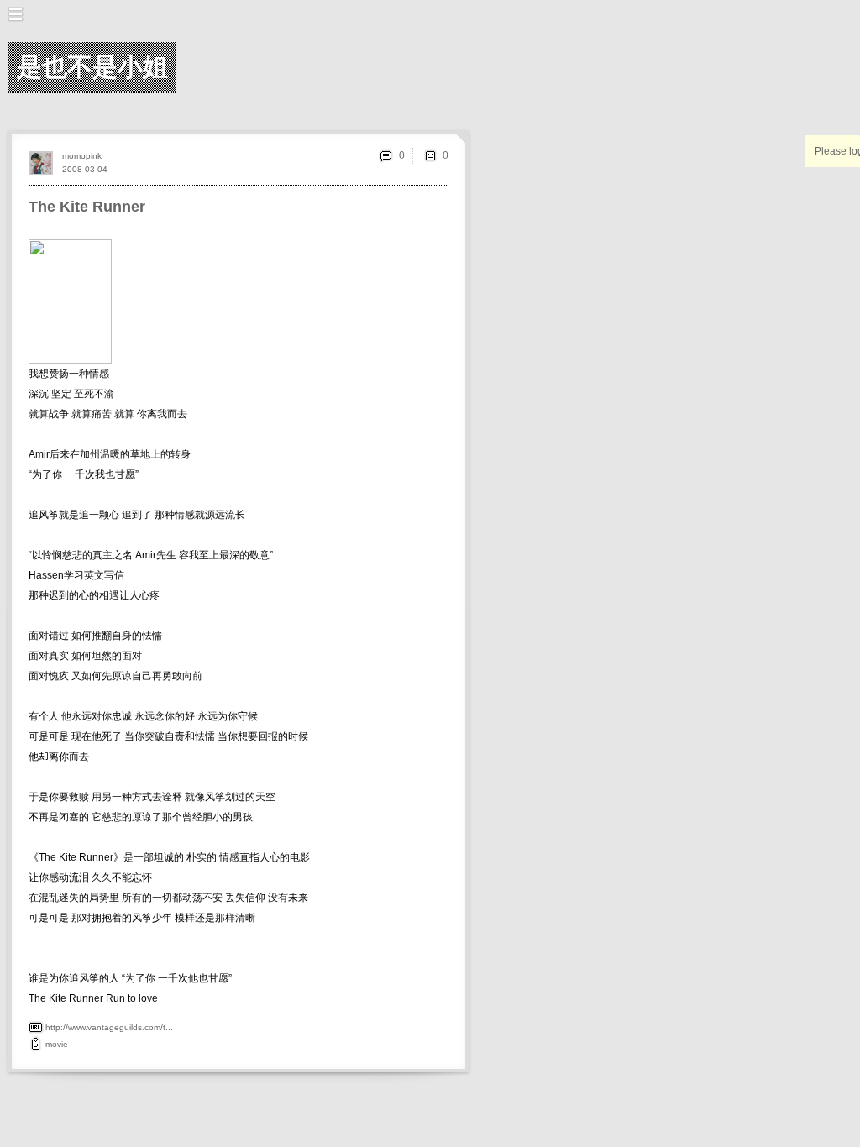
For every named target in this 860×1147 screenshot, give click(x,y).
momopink (82, 155)
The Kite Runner (87, 206)
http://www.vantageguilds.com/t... (109, 1027)
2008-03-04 (85, 169)
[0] (430, 155)
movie (56, 1044)
